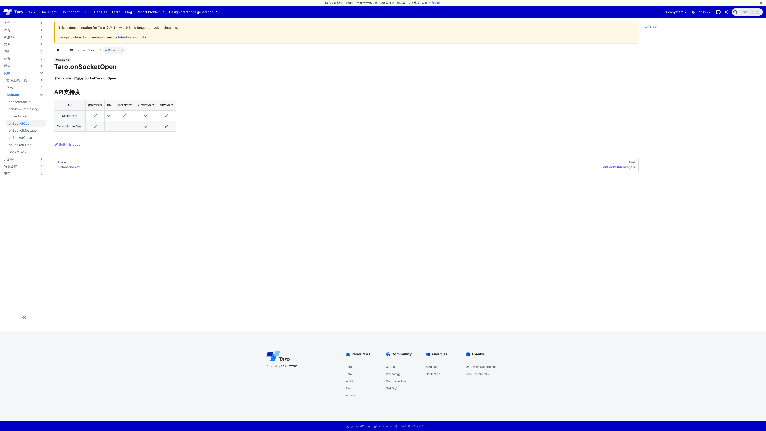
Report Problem (149, 12)
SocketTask (17, 152)
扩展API (9, 37)
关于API (9, 23)
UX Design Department (481, 366)
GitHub (390, 366)
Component (70, 12)
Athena (350, 395)
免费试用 (434, 2)
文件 (7, 44)
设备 (7, 30)
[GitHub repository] (718, 12)
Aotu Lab (432, 366)
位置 (7, 59)
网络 (7, 73)
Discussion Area (396, 381)
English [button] (702, 12)
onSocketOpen (20, 123)
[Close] (761, 3)
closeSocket (18, 116)
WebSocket (15, 95)
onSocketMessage (23, 130)
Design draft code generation (191, 12)
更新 (7, 174)
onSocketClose (20, 138)
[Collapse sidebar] (24, 317)
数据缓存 (10, 166)
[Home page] (58, 50)
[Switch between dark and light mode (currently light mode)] (726, 12)
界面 (7, 51)
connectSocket (20, 102)
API (86, 12)
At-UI (349, 381)
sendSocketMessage (24, 109)
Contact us (433, 374)
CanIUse (100, 12)
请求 (9, 87)
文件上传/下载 (16, 80)
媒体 (7, 66)
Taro (349, 366)
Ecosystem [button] (674, 12)
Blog (128, 12)
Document (49, 12)
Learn (116, 12)
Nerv (349, 388)
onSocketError (20, 145)
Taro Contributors (477, 374)
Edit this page (69, 144)
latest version (129, 37)
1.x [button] (30, 12)
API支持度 (651, 26)
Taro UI (350, 374)
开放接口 (10, 159)
